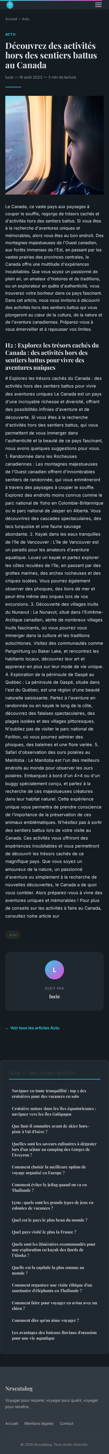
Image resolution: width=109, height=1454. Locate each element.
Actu (25, 19)
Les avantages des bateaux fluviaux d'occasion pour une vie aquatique (54, 1335)
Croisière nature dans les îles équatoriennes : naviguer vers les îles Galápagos (54, 1111)
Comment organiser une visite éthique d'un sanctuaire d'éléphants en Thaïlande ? (52, 1287)
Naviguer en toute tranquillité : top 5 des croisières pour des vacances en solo (49, 1093)
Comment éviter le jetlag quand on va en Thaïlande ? (49, 1187)
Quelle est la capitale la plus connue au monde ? (48, 1270)
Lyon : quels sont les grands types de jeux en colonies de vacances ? (52, 1205)
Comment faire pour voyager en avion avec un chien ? (54, 1305)
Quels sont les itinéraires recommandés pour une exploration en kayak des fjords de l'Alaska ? (54, 1249)
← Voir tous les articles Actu (32, 1027)
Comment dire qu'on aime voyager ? (45, 1320)
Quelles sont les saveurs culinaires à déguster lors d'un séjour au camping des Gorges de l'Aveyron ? (54, 1149)
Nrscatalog (19, 1388)
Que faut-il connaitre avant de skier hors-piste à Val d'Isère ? (50, 1128)
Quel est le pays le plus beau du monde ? (49, 1220)
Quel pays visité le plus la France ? (44, 1231)
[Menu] (98, 5)
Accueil (11, 19)
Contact (67, 1423)
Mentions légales (38, 1423)
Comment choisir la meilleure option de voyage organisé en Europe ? (49, 1169)
